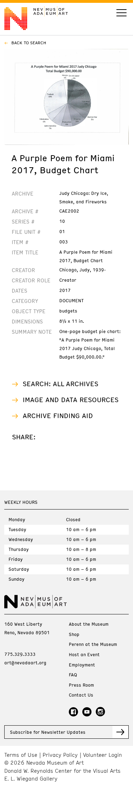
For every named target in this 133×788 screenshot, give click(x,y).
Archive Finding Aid (58, 415)
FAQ (73, 674)
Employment (82, 665)
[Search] (121, 13)
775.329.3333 (19, 654)
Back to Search (28, 42)
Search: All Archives (60, 383)
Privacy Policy (60, 755)
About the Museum (89, 624)
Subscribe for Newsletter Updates (47, 732)
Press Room (81, 685)
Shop (74, 634)
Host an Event (84, 654)
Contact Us (81, 695)
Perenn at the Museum (93, 644)
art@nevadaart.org (25, 662)
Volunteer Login (102, 755)
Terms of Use (20, 755)
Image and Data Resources (70, 399)
